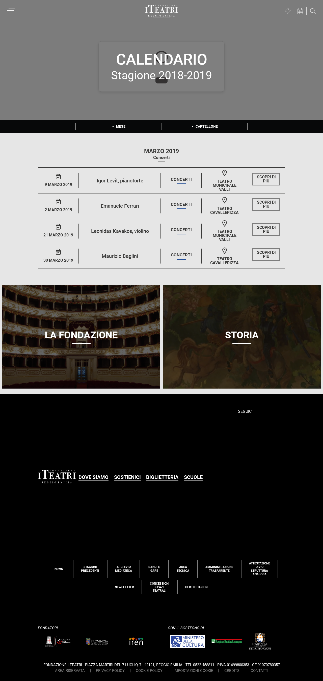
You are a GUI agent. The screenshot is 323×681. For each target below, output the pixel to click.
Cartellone (207, 126)
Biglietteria (162, 477)
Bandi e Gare (154, 568)
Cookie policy (149, 670)
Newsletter (124, 587)
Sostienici (127, 477)
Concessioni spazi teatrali (159, 587)
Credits (231, 670)
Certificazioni (196, 587)
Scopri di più (266, 179)
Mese (120, 126)
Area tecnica (183, 568)
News (59, 569)
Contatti (259, 670)
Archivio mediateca (123, 568)
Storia (242, 335)
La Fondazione (81, 335)
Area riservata (70, 670)
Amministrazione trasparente (219, 568)
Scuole (193, 477)
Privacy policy (110, 670)
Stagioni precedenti (90, 568)
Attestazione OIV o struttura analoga (259, 569)
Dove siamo (93, 477)
